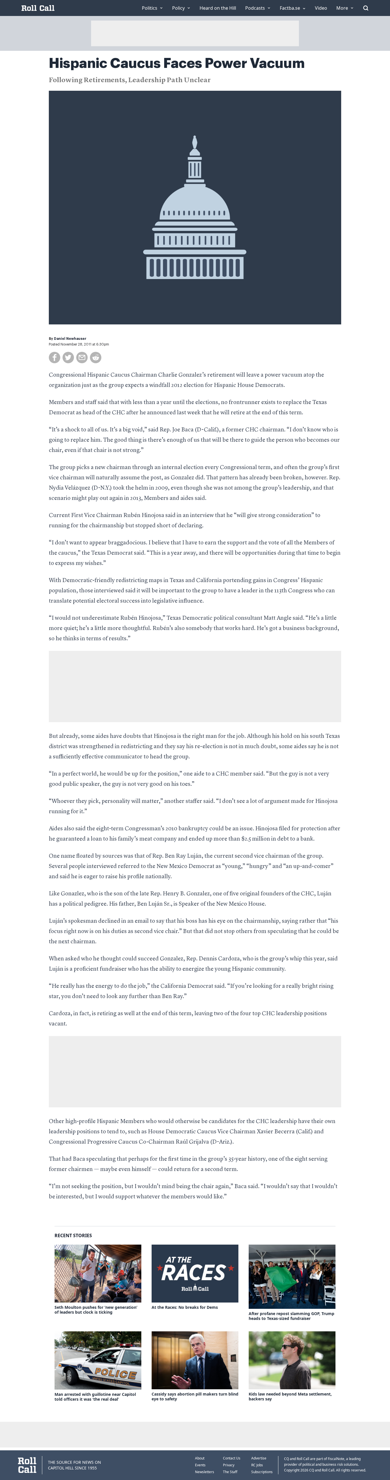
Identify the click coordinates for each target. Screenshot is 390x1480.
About (199, 1458)
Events (200, 1465)
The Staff (230, 1471)
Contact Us (231, 1458)
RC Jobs (257, 1465)
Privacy (228, 1465)
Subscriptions (262, 1471)
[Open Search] (366, 8)
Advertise (258, 1458)
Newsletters (204, 1471)
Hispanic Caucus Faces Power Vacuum (177, 63)
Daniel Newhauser (70, 338)
